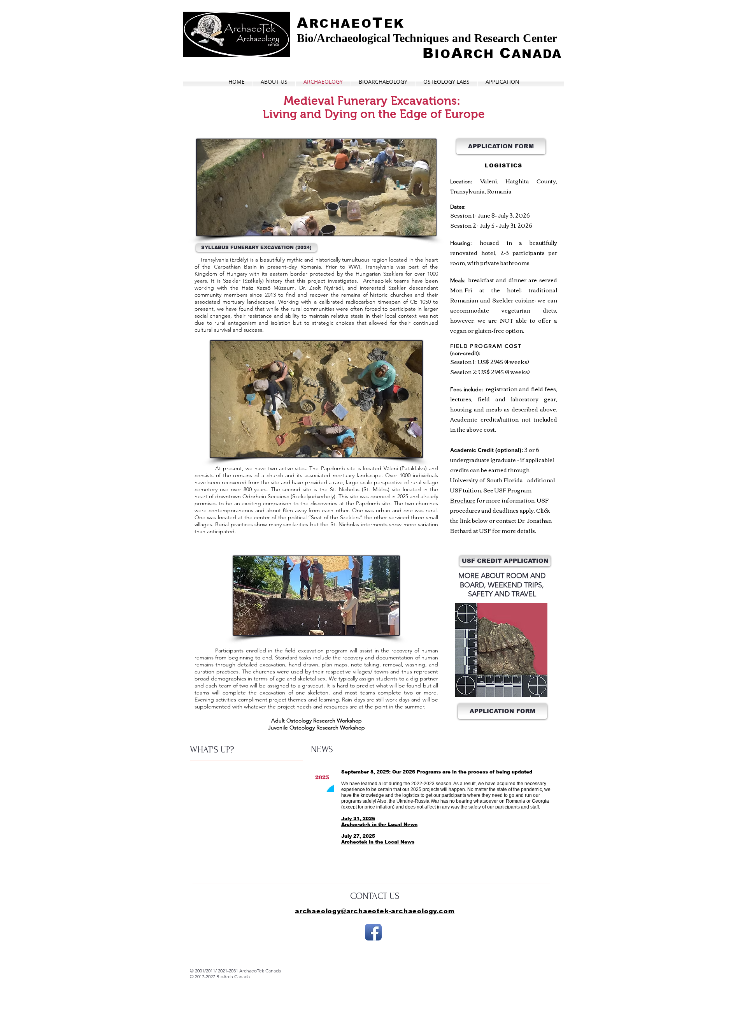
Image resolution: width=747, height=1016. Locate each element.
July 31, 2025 (358, 818)
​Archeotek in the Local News (377, 842)
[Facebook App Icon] (373, 932)
